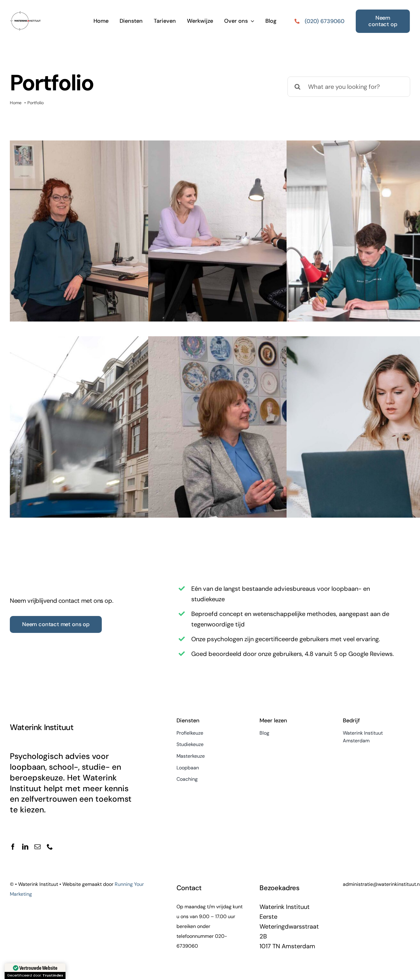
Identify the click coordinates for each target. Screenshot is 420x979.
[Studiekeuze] (244, 248)
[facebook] (13, 847)
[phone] (50, 847)
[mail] (37, 847)
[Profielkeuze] (106, 248)
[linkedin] (25, 847)
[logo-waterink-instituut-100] (25, 9)
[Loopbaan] (106, 439)
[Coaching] (244, 444)
